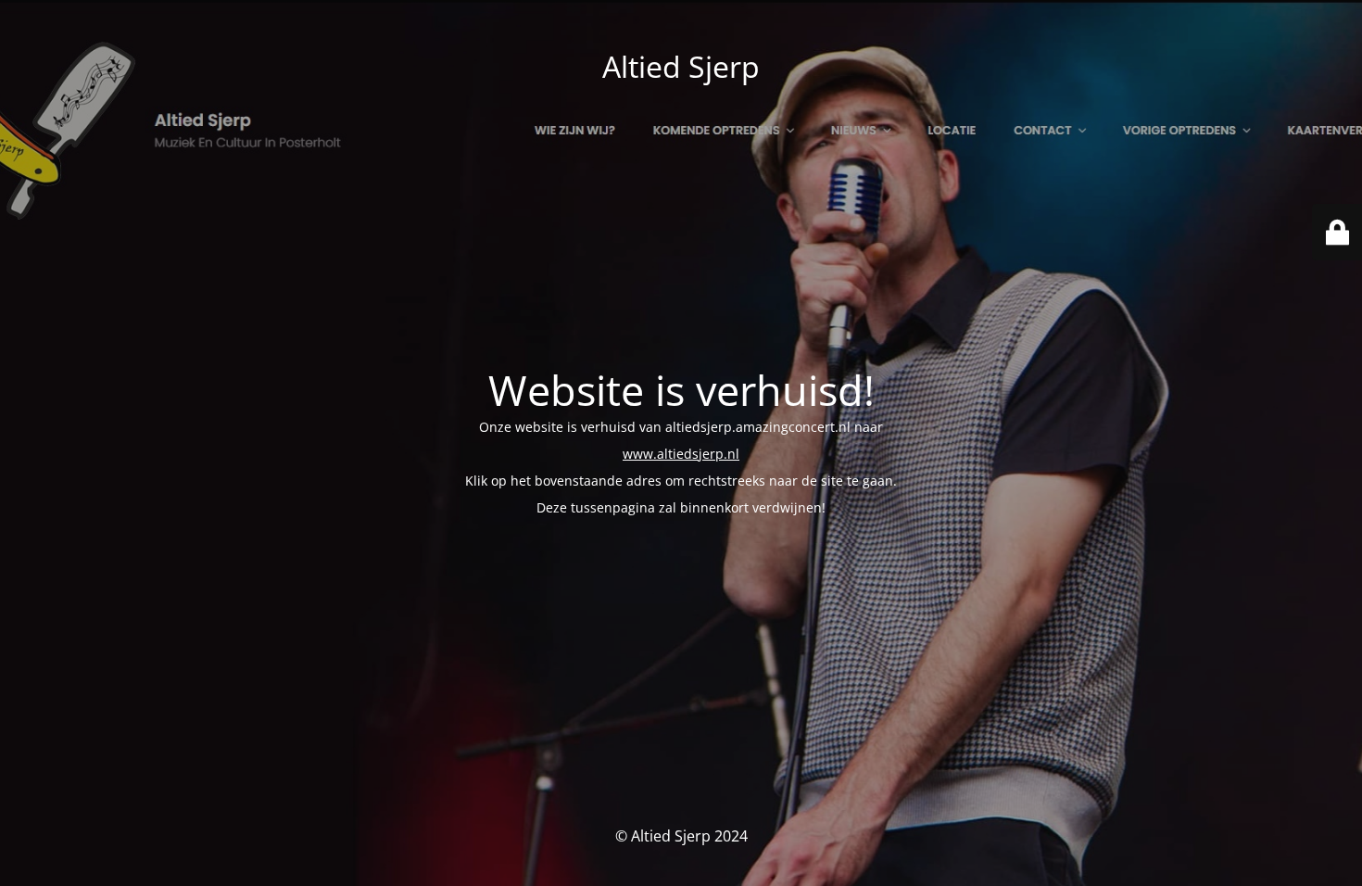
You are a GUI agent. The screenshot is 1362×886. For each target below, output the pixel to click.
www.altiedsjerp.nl (681, 453)
